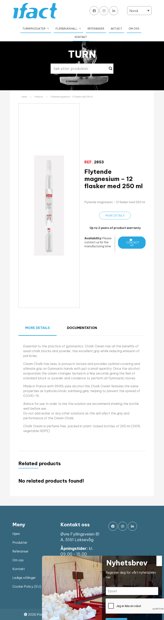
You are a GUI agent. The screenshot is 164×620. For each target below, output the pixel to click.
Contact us (132, 244)
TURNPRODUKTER (33, 28)
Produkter (19, 542)
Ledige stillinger (24, 578)
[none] (139, 10)
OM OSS (134, 28)
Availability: (93, 238)
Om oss (18, 560)
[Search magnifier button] (110, 68)
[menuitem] (139, 10)
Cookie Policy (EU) (26, 586)
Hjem (16, 534)
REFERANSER (96, 28)
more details (115, 215)
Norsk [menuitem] (133, 11)
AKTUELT (116, 28)
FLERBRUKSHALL (66, 28)
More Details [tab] (37, 328)
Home (24, 96)
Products (39, 96)
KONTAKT (81, 37)
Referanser (20, 551)
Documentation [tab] (82, 328)
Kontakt (18, 569)
